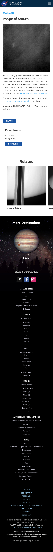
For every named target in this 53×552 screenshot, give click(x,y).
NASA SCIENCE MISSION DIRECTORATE (26, 506)
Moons (26, 381)
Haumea (26, 365)
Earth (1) (26, 392)
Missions (26, 460)
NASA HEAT (26, 479)
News (26, 443)
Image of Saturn (14, 208)
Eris (26, 368)
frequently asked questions (19, 101)
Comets (26, 434)
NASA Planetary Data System (33, 93)
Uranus (26, 345)
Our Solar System (27, 293)
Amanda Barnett (32, 531)
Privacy (26, 499)
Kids (26, 463)
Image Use (26, 502)
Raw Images (8, 13)
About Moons (26, 385)
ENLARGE (9, 121)
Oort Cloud (26, 302)
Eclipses (26, 309)
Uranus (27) (26, 405)
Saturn (26, 342)
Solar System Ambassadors (26, 473)
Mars (26, 335)
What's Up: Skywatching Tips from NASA (26, 447)
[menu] (49, 4)
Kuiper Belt (26, 299)
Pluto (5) (26, 411)
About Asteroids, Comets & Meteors (26, 421)
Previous (5, 243)
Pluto (26, 355)
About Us (26, 490)
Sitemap (26, 512)
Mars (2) (26, 395)
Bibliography (26, 493)
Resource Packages (26, 476)
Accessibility (26, 515)
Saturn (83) (26, 401)
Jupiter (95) (26, 398)
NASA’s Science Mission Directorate (26, 527)
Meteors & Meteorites (26, 428)
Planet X (26, 375)
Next (47, 243)
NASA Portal (26, 509)
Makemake (26, 362)
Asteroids (26, 431)
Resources (26, 450)
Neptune (26, 348)
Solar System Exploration (14, 4)
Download (13, 144)
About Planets (26, 318)
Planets (26, 315)
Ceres (26, 358)
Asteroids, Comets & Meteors (26, 417)
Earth (26, 332)
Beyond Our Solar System (26, 306)
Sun (26, 296)
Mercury (26, 325)
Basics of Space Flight (26, 470)
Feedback (26, 496)
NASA (3, 4)
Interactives (26, 466)
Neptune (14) (26, 408)
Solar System (26, 289)
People (26, 456)
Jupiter (26, 258)
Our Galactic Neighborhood (14, 9)
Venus (26, 328)
